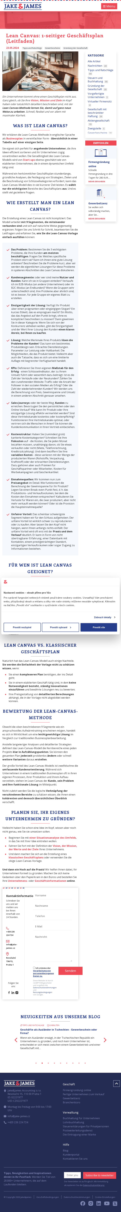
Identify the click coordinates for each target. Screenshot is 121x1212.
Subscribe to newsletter (100, 1175)
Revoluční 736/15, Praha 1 (11, 961)
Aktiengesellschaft (98, 122)
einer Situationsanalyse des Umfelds (52, 837)
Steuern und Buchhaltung (97, 79)
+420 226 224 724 (18, 1122)
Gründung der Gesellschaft (97, 87)
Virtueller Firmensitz (100, 103)
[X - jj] (113, 1204)
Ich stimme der (43, 972)
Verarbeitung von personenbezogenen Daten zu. (43, 973)
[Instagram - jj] (92, 1204)
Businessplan (14, 138)
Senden (70, 971)
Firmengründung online (77, 1090)
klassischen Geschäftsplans (26, 857)
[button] (10, 1040)
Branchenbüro (71, 1102)
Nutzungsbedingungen (42, 992)
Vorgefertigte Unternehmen (98, 95)
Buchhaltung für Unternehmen (81, 1118)
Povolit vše (99, 627)
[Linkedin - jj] (99, 1204)
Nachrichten (97, 65)
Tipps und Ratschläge (100, 71)
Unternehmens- (18, 881)
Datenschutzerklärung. (94, 1185)
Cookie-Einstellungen (105, 1197)
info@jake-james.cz (19, 1116)
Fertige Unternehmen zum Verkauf (83, 1094)
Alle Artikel (94, 61)
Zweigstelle (96, 128)
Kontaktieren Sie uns (75, 1158)
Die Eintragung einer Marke (79, 1134)
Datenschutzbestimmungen (45, 987)
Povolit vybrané (58, 627)
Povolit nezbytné (22, 627)
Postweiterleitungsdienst (77, 1130)
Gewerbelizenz (71, 1098)
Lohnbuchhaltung (73, 1122)
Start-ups (29, 160)
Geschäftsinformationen (50, 881)
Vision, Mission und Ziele (46, 100)
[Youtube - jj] (107, 1204)
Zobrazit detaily (102, 617)
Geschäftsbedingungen (47, 1197)
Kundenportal (71, 1154)
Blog (65, 1150)
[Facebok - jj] (84, 1204)
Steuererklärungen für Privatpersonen (86, 1126)
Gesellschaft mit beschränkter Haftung (97, 113)
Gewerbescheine (100, 133)
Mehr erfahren (97, 181)
